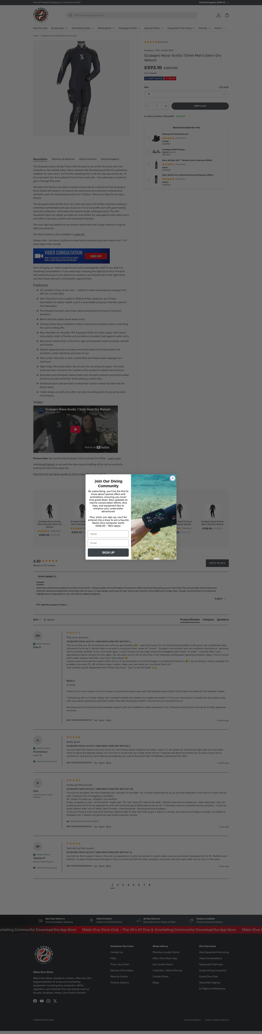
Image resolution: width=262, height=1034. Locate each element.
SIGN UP (108, 552)
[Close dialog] (172, 478)
